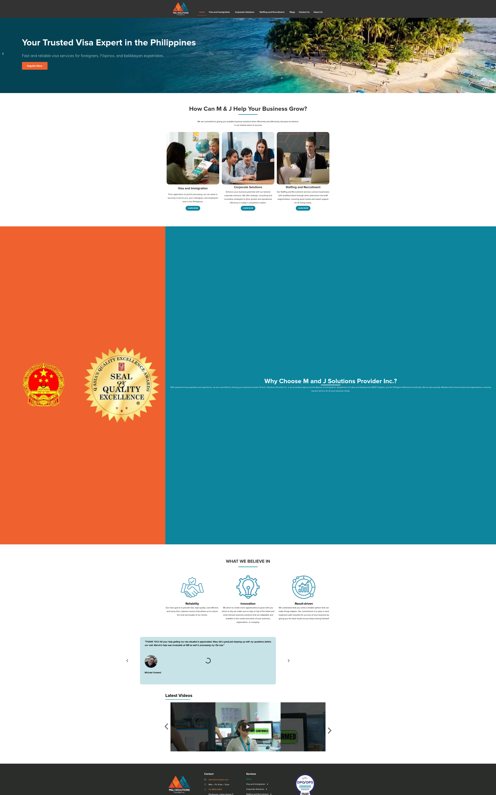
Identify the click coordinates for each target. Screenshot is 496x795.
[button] (220, 12)
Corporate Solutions (244, 12)
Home (202, 12)
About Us (318, 12)
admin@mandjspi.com (218, 779)
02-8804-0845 (215, 789)
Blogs (292, 12)
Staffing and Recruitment (271, 12)
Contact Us (304, 12)
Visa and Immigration (219, 12)
